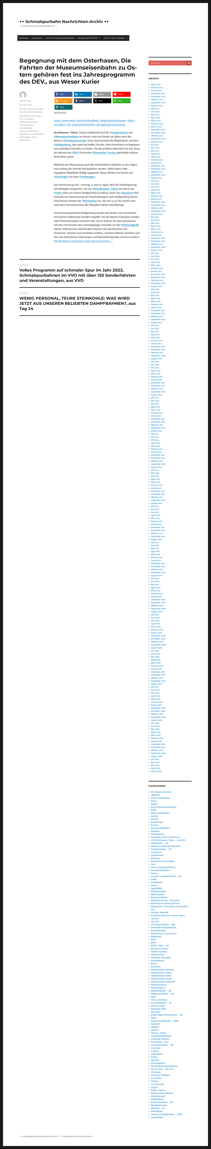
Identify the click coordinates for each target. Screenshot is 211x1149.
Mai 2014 (155, 440)
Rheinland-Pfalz (158, 1009)
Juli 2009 (155, 615)
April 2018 (155, 298)
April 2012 (155, 515)
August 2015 (156, 395)
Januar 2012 (156, 524)
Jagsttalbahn (156, 888)
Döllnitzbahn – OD (159, 843)
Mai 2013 (155, 476)
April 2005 (155, 768)
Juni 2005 (155, 762)
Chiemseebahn (157, 834)
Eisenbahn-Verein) (105, 152)
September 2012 (158, 500)
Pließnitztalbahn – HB (161, 991)
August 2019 (156, 250)
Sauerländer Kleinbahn (161, 1036)
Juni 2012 (155, 509)
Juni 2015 (155, 401)
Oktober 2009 (157, 605)
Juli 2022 (155, 145)
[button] (63, 94)
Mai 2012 (155, 512)
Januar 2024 (156, 90)
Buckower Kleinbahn (160, 828)
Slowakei (155, 1060)
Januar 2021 (156, 199)
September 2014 (158, 428)
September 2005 (158, 753)
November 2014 (158, 422)
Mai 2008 (155, 657)
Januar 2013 (156, 488)
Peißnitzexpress (158, 988)
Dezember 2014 (158, 419)
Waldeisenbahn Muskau (162, 1093)
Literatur (155, 921)
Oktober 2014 (157, 425)
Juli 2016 (155, 361)
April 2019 (155, 262)
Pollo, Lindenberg (159, 1000)
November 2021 (158, 169)
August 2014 (156, 431)
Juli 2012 (155, 506)
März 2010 (155, 590)
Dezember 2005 (158, 744)
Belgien (154, 804)
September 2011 (158, 536)
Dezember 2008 (158, 636)
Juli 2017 (155, 325)
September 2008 (158, 645)
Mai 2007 (155, 693)
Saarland (155, 1027)
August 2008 (156, 648)
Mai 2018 (155, 295)
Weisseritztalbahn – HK (162, 1102)
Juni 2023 (155, 111)
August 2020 (156, 214)
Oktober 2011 (157, 533)
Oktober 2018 (157, 280)
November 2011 (158, 530)
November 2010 (158, 566)
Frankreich (156, 852)
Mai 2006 (155, 729)
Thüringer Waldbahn (160, 1075)
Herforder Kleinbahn (160, 870)
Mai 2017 (155, 331)
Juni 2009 (155, 618)
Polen (153, 997)
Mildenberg (156, 936)
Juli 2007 (155, 687)
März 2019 (155, 265)
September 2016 (158, 355)
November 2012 (158, 494)
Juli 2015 (155, 398)
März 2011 (155, 554)
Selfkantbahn (157, 1054)
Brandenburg (157, 822)
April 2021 (155, 190)
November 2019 (158, 241)
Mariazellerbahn (158, 930)
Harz (153, 864)
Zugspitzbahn (157, 1117)
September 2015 (158, 392)
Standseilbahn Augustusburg (164, 1066)
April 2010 (155, 587)
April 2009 (155, 624)
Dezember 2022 (158, 130)
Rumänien (155, 1024)
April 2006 (155, 732)
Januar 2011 (156, 560)
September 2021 (158, 175)
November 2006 (158, 711)
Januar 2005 (156, 771)
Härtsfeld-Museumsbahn (162, 861)
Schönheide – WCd (159, 1042)
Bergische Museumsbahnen (164, 807)
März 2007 (156, 699)
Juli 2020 (155, 217)
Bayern (154, 801)
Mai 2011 (155, 548)
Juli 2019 (155, 253)
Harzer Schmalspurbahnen (163, 867)
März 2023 (155, 120)
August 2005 (156, 756)
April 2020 (155, 226)
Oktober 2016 (157, 352)
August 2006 (156, 720)
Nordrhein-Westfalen (161, 957)
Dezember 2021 (158, 166)
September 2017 (158, 319)
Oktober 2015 (157, 389)
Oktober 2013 (157, 461)
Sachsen (155, 1030)
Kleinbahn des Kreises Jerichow (165, 903)
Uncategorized (157, 1084)
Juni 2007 (155, 690)
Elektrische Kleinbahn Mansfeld (165, 846)
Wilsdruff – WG (158, 1108)
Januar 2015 (156, 416)
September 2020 (158, 211)
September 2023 (158, 102)
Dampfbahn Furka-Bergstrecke (165, 837)
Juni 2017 (155, 328)
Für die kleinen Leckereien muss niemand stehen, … (83, 241)
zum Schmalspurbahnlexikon (60, 38)
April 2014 (155, 443)
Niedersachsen (36, 112)
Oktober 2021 (157, 172)
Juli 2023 (155, 108)
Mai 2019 (155, 259)
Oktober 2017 (157, 316)
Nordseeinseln (157, 961)
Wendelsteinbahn (159, 1105)
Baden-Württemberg (160, 798)
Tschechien (156, 1078)
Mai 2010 (155, 584)
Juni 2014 (155, 437)
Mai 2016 (155, 368)
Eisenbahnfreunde (28, 122)
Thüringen (156, 1072)
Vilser (59, 192)
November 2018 (158, 277)
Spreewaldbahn (158, 1063)
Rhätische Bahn (158, 1006)
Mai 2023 (155, 114)
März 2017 (155, 337)
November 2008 (158, 639)
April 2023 (155, 117)
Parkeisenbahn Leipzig (161, 979)
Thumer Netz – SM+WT (162, 1069)
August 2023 (156, 105)
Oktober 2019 (157, 244)
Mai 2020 (155, 223)
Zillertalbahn (157, 1111)
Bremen (154, 825)
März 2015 (155, 410)
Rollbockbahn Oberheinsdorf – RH (167, 1015)
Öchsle (154, 964)
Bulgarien (155, 831)
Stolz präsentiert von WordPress (77, 1136)
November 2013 (158, 458)
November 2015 (158, 386)
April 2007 (155, 696)
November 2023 (158, 96)
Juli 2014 (155, 434)
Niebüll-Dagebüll (159, 951)
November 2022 (158, 133)
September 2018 (158, 283)
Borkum (154, 816)
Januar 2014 (156, 452)
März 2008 (156, 663)
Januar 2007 (156, 705)
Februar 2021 (157, 196)
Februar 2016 (157, 377)
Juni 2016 (155, 364)
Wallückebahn (157, 1099)
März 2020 (156, 229)
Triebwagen (25, 137)
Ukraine (154, 1081)
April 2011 (155, 551)
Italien (154, 885)
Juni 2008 (155, 654)
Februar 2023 (157, 124)
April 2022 (155, 154)
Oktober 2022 (157, 136)
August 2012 (156, 503)
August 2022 (156, 142)
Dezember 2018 (158, 274)
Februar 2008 (157, 666)
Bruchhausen (35, 116)
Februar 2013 (157, 485)
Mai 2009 (155, 621)
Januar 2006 (156, 741)
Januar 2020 (156, 235)
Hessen (154, 873)
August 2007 (156, 684)
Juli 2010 (155, 578)
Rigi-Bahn (155, 1012)
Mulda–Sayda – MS (160, 945)
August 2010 (156, 575)
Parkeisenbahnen (159, 985)
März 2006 (156, 735)
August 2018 (156, 286)
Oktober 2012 (157, 497)
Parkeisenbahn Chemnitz (162, 970)
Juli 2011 (154, 542)
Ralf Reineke (25, 101)
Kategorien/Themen (88, 38)
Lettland (154, 918)
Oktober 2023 (157, 99)
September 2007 (158, 681)
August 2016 (156, 358)
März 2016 (155, 374)
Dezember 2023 (158, 93)
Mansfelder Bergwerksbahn (163, 927)
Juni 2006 (155, 726)
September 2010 (158, 572)
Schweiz (154, 1051)
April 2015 (155, 407)
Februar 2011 (156, 557)
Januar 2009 (156, 633)
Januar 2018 (156, 307)
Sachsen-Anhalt (158, 1033)
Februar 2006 (157, 738)
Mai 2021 (155, 187)
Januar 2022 (156, 163)
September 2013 (158, 464)
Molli (153, 939)
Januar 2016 (156, 380)
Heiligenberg (25, 128)
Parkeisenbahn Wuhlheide (163, 982)
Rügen (154, 1018)
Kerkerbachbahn (158, 891)
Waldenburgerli (158, 1096)
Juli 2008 (155, 651)
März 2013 (155, 482)
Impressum (37, 38)
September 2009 (158, 608)
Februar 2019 (157, 268)
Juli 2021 (155, 181)
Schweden (155, 1048)
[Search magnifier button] (189, 63)
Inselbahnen (156, 882)
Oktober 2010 (157, 569)
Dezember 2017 (158, 310)
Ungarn (154, 1087)
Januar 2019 (156, 271)
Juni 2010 (155, 581)
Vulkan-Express (158, 1090)
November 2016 (158, 349)
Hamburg (155, 858)
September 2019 (158, 247)
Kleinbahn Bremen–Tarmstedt (165, 900)
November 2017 (158, 313)
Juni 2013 (155, 473)
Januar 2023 (156, 127)
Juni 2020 (155, 220)
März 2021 (155, 193)
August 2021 (156, 178)
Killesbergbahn (158, 894)
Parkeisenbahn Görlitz (161, 976)
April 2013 (155, 479)
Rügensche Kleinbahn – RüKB (164, 1021)
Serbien (154, 1057)
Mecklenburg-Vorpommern (164, 933)
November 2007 (158, 675)
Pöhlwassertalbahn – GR (162, 994)
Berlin (153, 810)
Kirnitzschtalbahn (159, 897)
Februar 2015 (157, 413)
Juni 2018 (155, 292)
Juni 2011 (155, 545)
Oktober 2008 (157, 642)
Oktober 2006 (157, 714)
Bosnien (154, 819)
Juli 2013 (154, 470)
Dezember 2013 (158, 455)
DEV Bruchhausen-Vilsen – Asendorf (168, 840)
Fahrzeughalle (131, 224)
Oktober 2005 (157, 750)
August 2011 (156, 539)
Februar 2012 (157, 521)
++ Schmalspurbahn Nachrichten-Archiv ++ (64, 21)
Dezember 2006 (158, 708)
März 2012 (155, 518)
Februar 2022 (157, 160)
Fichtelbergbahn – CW (161, 849)
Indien (154, 879)
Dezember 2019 (158, 238)
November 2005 (158, 747)
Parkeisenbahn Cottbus (161, 973)
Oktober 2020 (157, 208)
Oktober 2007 (157, 678)
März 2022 (156, 157)
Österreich (155, 967)
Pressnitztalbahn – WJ (161, 1003)
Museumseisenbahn (67, 136)
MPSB (153, 942)
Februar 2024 (157, 87)
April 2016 (155, 371)
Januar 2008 (156, 669)
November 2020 (158, 205)
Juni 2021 (155, 184)
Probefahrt (62, 176)
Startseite (24, 38)
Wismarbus (90, 200)
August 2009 (156, 612)
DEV (76, 152)
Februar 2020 (157, 232)
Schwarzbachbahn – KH (162, 1045)
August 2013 (156, 467)
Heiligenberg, (63, 144)
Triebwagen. (88, 176)
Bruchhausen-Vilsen (106, 188)
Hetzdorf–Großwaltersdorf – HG (166, 876)
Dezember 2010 (158, 563)
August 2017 (156, 322)
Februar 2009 (157, 630)
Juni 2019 (155, 256)
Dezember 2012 (158, 491)
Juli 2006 (155, 723)
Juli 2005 (155, 759)
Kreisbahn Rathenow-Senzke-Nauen (168, 915)
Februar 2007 (157, 702)
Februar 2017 (157, 340)
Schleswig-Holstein (160, 1039)
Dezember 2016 (158, 346)
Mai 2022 (155, 151)
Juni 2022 (155, 148)
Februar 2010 (157, 593)
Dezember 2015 (158, 383)
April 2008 (155, 660)
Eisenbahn (29, 119)
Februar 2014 (157, 449)
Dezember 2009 (158, 599)
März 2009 (156, 627)
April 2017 (155, 334)
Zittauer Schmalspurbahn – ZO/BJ (166, 1114)
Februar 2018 (157, 304)
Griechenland (157, 855)
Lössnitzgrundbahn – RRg (163, 924)
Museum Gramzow (159, 948)
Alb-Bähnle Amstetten (161, 792)
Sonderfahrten (120, 132)
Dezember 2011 (158, 527)
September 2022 (158, 139)
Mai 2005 (155, 765)
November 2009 (158, 602)
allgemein (155, 795)
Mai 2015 (155, 404)
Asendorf (127, 192)
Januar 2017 (156, 343)
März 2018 (155, 301)
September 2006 (158, 717)
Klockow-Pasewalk (159, 912)
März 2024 (156, 84)
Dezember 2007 (158, 672)
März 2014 (155, 446)
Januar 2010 (156, 596)
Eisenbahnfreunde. (76, 140)
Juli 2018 (155, 289)
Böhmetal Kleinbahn (160, 813)
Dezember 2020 (158, 202)
